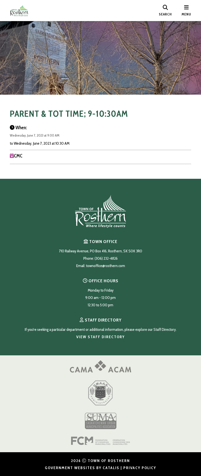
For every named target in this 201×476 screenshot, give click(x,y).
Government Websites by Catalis (82, 467)
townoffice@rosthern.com (105, 265)
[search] (165, 10)
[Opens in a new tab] (100, 371)
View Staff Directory (100, 336)
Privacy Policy (139, 467)
